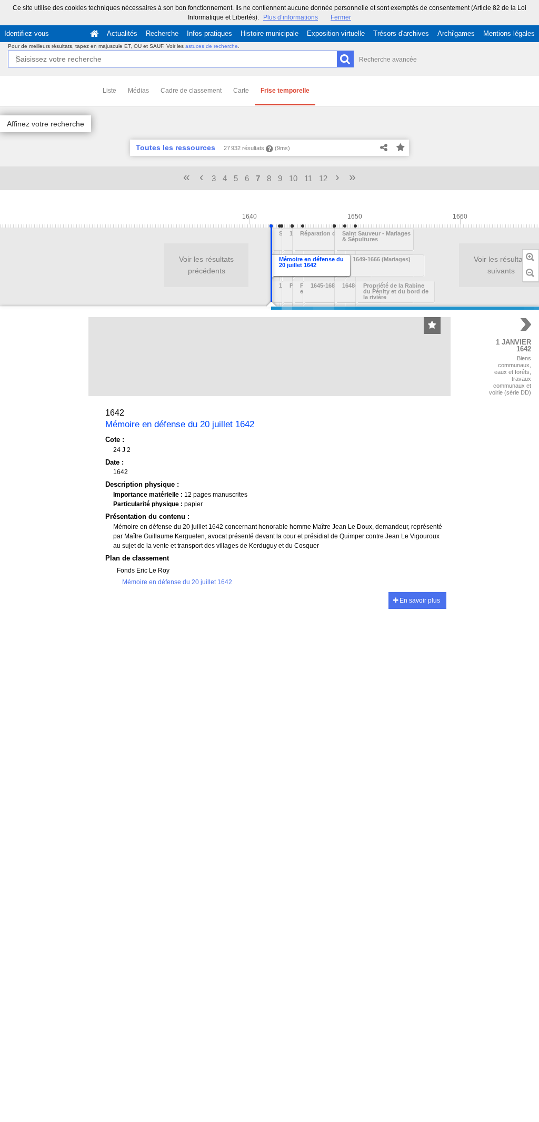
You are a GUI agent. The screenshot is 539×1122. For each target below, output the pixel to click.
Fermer (341, 17)
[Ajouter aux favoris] (400, 148)
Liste (109, 90)
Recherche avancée (388, 59)
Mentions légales (509, 33)
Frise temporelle (285, 90)
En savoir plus (419, 600)
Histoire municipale (269, 33)
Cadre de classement (191, 90)
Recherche (162, 33)
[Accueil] (94, 33)
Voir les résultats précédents (206, 265)
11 (308, 178)
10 (293, 178)
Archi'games (456, 33)
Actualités (122, 33)
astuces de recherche (211, 46)
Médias (138, 90)
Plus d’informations (290, 17)
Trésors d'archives (401, 33)
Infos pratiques (209, 33)
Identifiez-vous (26, 33)
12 (323, 178)
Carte (241, 90)
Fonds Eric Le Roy (143, 570)
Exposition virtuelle (336, 33)
